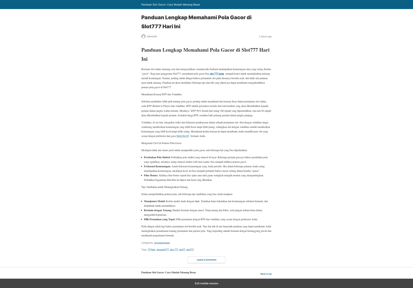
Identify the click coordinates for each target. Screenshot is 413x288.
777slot (151, 249)
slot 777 (174, 249)
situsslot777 (162, 249)
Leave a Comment (206, 259)
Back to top (266, 274)
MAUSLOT (182, 136)
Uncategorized (162, 242)
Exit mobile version (206, 283)
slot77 (182, 249)
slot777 (190, 249)
